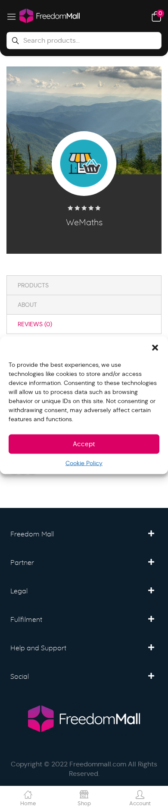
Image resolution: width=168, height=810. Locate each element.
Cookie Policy (84, 462)
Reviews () (35, 324)
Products (33, 285)
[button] (155, 347)
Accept (84, 444)
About (27, 305)
